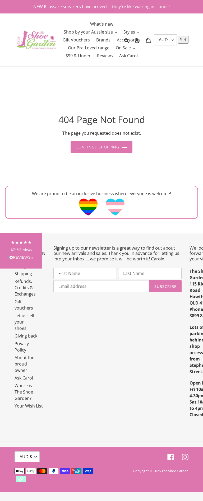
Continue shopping (97, 146)
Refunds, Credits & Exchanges (25, 287)
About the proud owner (24, 364)
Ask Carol (24, 378)
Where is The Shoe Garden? (24, 392)
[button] (21, 250)
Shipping (23, 274)
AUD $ (26, 457)
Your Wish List (29, 406)
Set (183, 40)
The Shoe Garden (175, 471)
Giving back (26, 336)
